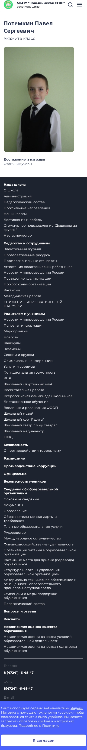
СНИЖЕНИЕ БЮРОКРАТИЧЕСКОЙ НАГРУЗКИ (33, 304)
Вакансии (12, 290)
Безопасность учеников (25, 481)
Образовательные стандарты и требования (30, 519)
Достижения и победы (23, 220)
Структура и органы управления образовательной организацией (32, 572)
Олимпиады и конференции (28, 361)
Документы (13, 505)
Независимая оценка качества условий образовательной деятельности (38, 639)
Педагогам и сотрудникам (27, 243)
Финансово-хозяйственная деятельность (39, 544)
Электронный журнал (22, 249)
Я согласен (44, 740)
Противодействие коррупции (30, 466)
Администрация (18, 196)
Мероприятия (16, 331)
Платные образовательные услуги (33, 526)
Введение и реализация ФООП (31, 408)
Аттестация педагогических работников (38, 267)
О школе (11, 190)
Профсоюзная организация (27, 284)
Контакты (12, 619)
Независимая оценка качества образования (30, 629)
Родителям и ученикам (24, 314)
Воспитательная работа (24, 390)
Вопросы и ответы (20, 611)
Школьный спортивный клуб (28, 384)
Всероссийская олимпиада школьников (38, 396)
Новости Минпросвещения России (34, 272)
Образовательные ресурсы (27, 255)
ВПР (7, 378)
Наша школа (15, 185)
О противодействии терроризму (32, 450)
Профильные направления (27, 208)
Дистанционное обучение (26, 402)
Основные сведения (21, 499)
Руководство (15, 532)
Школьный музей (18, 413)
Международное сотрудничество (32, 538)
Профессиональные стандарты (30, 261)
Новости (11, 337)
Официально (15, 474)
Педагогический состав (24, 202)
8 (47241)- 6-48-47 (19, 673)
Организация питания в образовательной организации (40, 552)
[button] (70, 4)
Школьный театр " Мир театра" (30, 425)
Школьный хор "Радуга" (24, 419)
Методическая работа (22, 296)
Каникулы (12, 343)
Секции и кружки (19, 355)
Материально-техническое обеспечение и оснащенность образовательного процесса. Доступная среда (40, 584)
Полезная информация (23, 325)
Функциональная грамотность (29, 372)
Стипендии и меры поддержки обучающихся (30, 596)
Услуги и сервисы (19, 366)
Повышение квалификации (28, 278)
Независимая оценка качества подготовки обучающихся (40, 649)
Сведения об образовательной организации (31, 491)
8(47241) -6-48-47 (18, 688)
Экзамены (12, 349)
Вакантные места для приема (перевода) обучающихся (39, 562)
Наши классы (15, 214)
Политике (50, 726)
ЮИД (8, 437)
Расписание (14, 458)
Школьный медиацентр (24, 431)
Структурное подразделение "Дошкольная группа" (40, 227)
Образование (15, 511)
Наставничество (18, 235)
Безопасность (16, 445)
